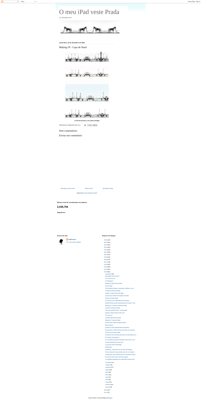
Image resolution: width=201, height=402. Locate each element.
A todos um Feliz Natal (111, 298)
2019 (105, 257)
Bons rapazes (109, 325)
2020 (105, 254)
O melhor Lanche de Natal (112, 290)
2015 (105, 267)
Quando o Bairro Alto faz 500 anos (115, 313)
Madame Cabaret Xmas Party (113, 283)
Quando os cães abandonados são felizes (117, 327)
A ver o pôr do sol (110, 278)
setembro (108, 367)
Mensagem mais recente (68, 188)
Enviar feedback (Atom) (90, 193)
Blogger (110, 398)
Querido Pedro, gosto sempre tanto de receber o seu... (120, 303)
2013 (105, 272)
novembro (108, 362)
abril (106, 379)
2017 (105, 262)
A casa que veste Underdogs (113, 344)
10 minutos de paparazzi (112, 337)
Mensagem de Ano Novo (112, 276)
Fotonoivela (108, 347)
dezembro (108, 274)
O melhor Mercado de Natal (113, 318)
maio (107, 377)
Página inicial (89, 188)
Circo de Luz (108, 315)
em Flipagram (109, 281)
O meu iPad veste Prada (89, 11)
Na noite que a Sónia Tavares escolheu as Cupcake (120, 330)
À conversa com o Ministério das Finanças (117, 300)
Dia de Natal (108, 286)
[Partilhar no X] (92, 125)
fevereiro (108, 384)
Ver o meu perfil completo (73, 242)
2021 (105, 252)
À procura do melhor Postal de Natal (115, 322)
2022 (105, 250)
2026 (105, 240)
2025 (105, 242)
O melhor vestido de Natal (112, 308)
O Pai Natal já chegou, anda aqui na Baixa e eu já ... (120, 288)
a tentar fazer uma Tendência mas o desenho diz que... (120, 354)
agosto (107, 370)
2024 (105, 245)
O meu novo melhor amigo (112, 332)
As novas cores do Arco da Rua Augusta (116, 357)
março (107, 382)
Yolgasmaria (72, 239)
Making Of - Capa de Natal (112, 320)
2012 (105, 390)
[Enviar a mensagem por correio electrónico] (84, 125)
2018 (105, 259)
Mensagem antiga (108, 188)
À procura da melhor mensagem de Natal (117, 295)
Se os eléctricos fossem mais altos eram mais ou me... (120, 340)
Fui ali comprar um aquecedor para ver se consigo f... (120, 352)
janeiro (107, 387)
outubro (107, 365)
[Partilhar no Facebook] (94, 125)
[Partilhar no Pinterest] (96, 125)
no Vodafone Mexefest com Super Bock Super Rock (120, 359)
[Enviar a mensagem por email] (88, 125)
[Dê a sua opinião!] (90, 125)
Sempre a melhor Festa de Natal (114, 293)
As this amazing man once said (114, 342)
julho (107, 372)
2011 (105, 392)
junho (107, 375)
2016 (105, 264)
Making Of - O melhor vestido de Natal (116, 305)
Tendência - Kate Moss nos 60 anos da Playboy (118, 349)
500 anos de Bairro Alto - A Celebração (116, 310)
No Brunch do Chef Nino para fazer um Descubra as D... (121, 335)
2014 (105, 269)
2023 (105, 247)
